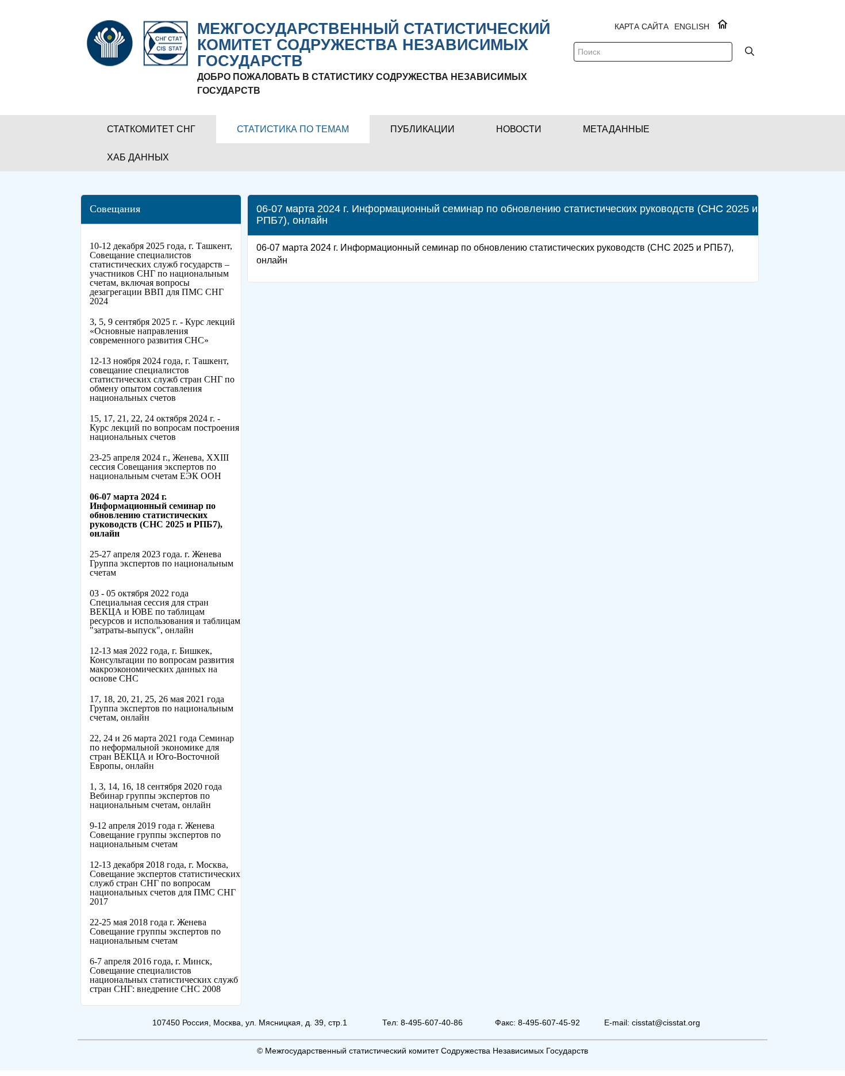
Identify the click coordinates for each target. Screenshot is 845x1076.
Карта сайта (641, 26)
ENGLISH (691, 26)
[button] (151, 129)
